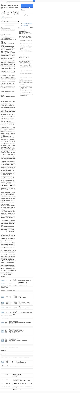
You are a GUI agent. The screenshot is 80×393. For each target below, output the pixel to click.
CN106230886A (2, 311)
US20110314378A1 (2, 332)
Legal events (29, 23)
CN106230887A (2, 303)
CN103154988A (2, 340)
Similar (30, 7)
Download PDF (23, 7)
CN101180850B (2, 341)
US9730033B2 (2, 323)
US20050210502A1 (3, 280)
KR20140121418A (2, 331)
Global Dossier (25, 25)
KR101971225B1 (2, 330)
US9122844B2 (2, 339)
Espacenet (22, 25)
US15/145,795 (2, 362)
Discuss (27, 25)
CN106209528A (2, 296)
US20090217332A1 (3, 283)
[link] (7, 17)
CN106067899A (2, 307)
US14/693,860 (2, 361)
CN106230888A (2, 302)
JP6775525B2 (2, 342)
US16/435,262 (2, 363)
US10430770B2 (2, 322)
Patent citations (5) (24, 23)
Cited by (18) (27, 23)
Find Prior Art (27, 7)
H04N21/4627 (3, 17)
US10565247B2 (2, 312)
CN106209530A (2, 297)
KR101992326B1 (2, 329)
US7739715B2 (2, 285)
